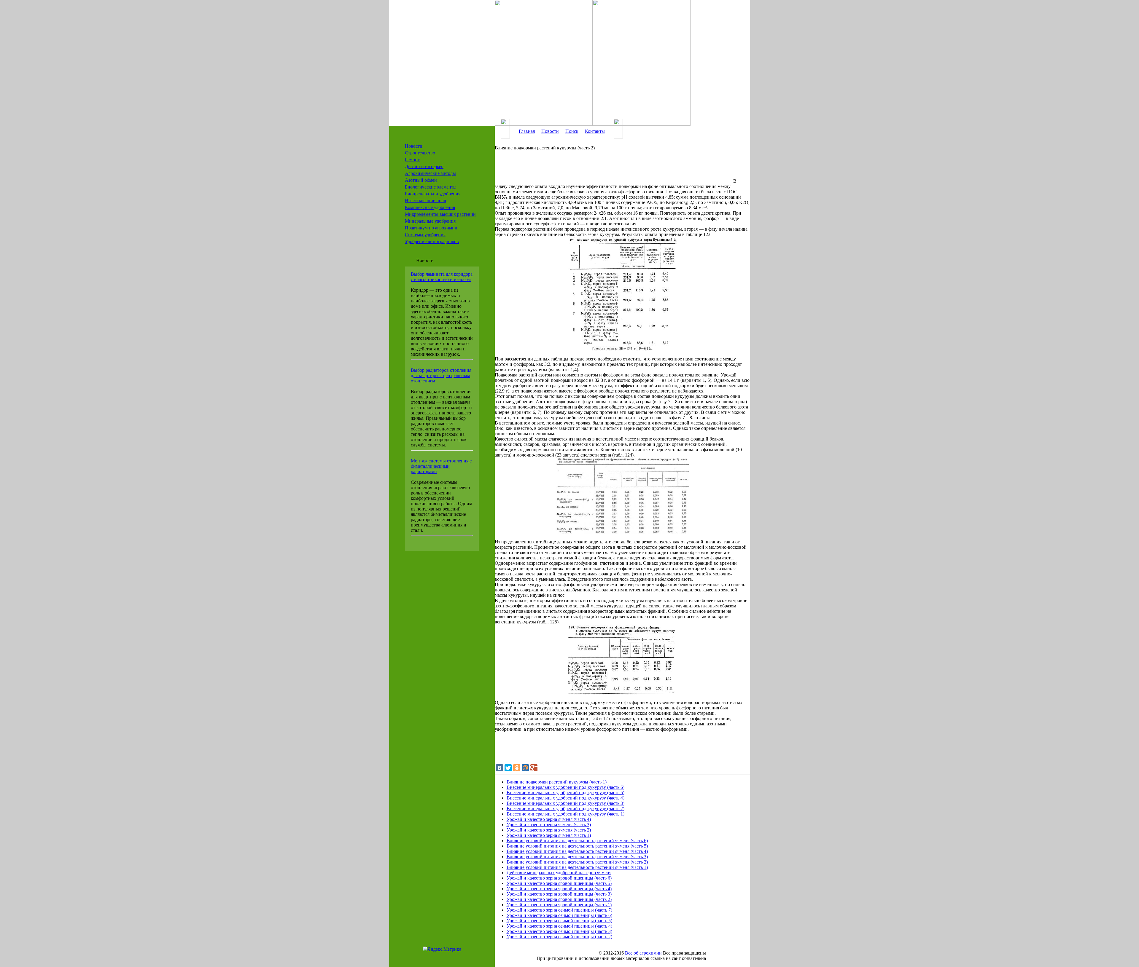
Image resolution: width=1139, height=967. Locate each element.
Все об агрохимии (643, 952)
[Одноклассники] (516, 767)
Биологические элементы (430, 186)
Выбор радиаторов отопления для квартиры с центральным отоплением (441, 375)
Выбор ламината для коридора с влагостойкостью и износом (442, 277)
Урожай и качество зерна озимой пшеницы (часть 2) (559, 936)
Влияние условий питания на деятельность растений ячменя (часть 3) (577, 856)
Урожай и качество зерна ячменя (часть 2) (549, 829)
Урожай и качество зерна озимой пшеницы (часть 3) (559, 931)
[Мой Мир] (525, 767)
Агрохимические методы (430, 173)
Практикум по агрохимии (431, 227)
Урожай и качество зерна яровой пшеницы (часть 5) (559, 883)
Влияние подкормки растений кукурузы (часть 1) (557, 781)
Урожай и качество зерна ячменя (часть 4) (549, 819)
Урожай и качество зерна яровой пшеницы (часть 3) (559, 893)
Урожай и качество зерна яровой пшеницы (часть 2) (559, 899)
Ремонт (412, 159)
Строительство (420, 152)
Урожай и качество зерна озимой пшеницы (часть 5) (559, 920)
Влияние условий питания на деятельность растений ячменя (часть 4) (577, 851)
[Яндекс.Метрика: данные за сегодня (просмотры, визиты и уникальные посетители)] (442, 949)
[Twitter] (508, 767)
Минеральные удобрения (430, 221)
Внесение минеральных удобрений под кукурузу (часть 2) (565, 808)
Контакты (595, 131)
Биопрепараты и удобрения (432, 193)
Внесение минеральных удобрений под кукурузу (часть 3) (565, 803)
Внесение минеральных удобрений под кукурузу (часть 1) (565, 813)
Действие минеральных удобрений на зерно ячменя (559, 872)
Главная (527, 131)
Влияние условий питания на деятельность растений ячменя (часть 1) (577, 867)
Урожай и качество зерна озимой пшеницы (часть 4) (559, 925)
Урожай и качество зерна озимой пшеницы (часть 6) (559, 915)
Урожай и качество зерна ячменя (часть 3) (549, 824)
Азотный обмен (421, 180)
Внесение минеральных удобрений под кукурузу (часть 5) (565, 792)
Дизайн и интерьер (424, 166)
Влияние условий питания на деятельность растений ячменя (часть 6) (577, 840)
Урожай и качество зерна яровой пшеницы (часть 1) (559, 904)
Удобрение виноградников (432, 241)
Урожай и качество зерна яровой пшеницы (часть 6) (559, 877)
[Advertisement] (613, 169)
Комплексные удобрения (430, 207)
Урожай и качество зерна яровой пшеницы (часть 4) (559, 888)
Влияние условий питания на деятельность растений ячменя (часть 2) (577, 861)
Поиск (571, 131)
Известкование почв (425, 200)
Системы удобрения (425, 234)
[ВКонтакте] (499, 767)
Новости (413, 146)
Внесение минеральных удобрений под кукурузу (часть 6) (565, 787)
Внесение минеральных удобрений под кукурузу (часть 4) (565, 797)
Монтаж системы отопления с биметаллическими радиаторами (441, 466)
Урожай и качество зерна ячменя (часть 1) (549, 835)
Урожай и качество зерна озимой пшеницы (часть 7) (559, 909)
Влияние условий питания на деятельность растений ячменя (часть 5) (577, 845)
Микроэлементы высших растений (440, 214)
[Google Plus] (533, 767)
